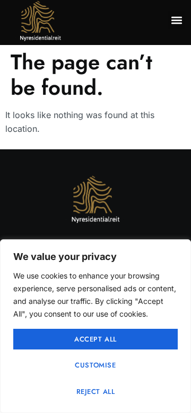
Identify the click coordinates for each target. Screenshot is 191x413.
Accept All (95, 339)
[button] (176, 20)
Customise (95, 365)
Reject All (95, 392)
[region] (95, 326)
